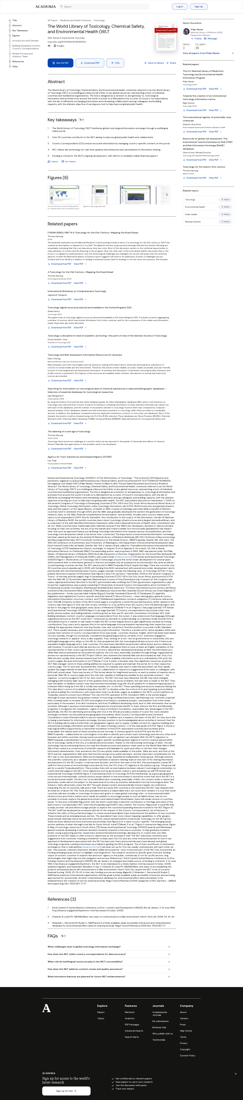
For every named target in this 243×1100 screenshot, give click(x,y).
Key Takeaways (20, 30)
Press (183, 1024)
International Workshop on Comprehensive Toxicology (77, 291)
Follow (225, 199)
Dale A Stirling (54, 358)
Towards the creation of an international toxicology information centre (204, 97)
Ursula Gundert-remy (58, 339)
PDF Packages (132, 1024)
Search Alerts (132, 1036)
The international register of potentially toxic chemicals (207, 119)
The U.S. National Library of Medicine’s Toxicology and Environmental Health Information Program (203, 74)
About (183, 1012)
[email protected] (124, 556)
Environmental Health (195, 207)
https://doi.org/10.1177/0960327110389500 (67, 42)
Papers (100, 1012)
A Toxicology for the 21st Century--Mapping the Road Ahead (80, 272)
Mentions (129, 1012)
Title (14, 20)
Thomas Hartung (55, 236)
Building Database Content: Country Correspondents (26, 47)
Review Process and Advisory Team (22, 55)
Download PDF (90, 63)
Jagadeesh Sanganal (57, 295)
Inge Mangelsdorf (56, 396)
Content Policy (187, 1055)
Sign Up (199, 6)
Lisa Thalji (52, 460)
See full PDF (60, 63)
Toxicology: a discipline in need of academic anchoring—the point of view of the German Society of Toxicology (107, 335)
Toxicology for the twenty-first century (204, 166)
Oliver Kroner (189, 152)
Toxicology (99, 20)
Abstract (17, 25)
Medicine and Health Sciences (75, 20)
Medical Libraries (193, 221)
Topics (100, 1018)
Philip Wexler (197, 29)
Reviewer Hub (159, 1027)
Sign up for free (66, 1091)
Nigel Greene (188, 103)
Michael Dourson (203, 152)
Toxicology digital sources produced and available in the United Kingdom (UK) (89, 307)
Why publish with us (162, 1033)
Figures (16, 35)
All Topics (53, 20)
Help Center (186, 1030)
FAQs (15, 66)
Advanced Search (134, 1030)
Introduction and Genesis (25, 40)
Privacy (183, 1043)
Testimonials (158, 1039)
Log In (180, 6)
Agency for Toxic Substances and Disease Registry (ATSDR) (80, 456)
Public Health (191, 214)
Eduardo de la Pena (192, 124)
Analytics (129, 1018)
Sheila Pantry (54, 311)
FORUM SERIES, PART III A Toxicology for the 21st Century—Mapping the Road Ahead (93, 232)
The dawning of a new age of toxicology (69, 431)
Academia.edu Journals (159, 1013)
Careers (184, 1018)
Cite (115, 63)
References (18, 61)
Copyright (185, 1049)
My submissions (160, 1021)
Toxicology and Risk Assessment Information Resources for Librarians (85, 354)
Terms (183, 1036)
